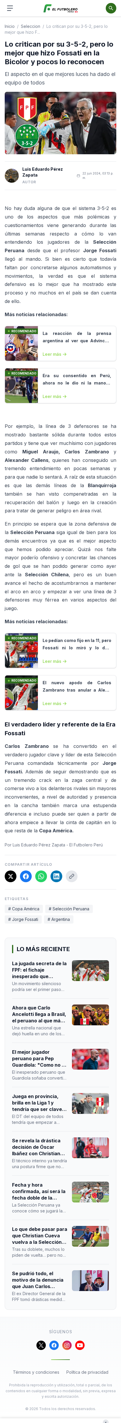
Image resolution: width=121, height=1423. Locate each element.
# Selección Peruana (69, 908)
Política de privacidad (87, 1372)
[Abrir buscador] (111, 8)
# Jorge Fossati (23, 919)
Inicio (10, 26)
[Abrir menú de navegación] (10, 8)
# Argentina (59, 919)
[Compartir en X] (10, 876)
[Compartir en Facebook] (26, 876)
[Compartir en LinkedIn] (56, 876)
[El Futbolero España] (60, 8)
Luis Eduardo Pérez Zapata (42, 172)
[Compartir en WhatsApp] (41, 876)
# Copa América (23, 908)
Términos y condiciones (36, 1372)
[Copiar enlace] (72, 876)
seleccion (30, 26)
